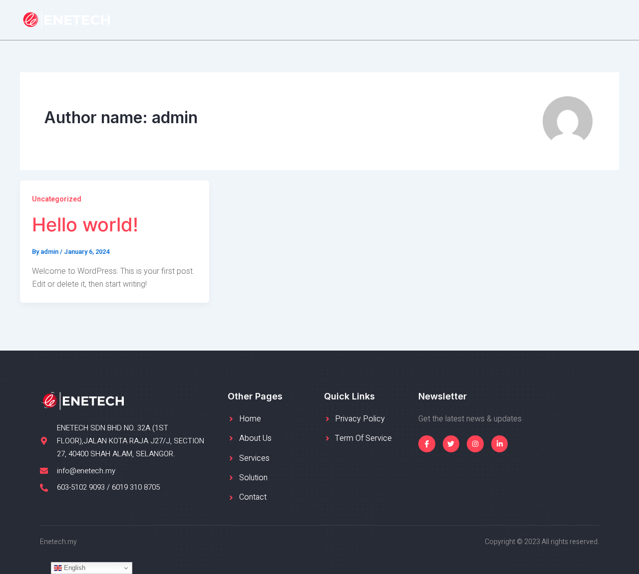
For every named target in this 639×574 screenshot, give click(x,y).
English (73, 568)
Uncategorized (56, 199)
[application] (394, 20)
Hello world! (85, 224)
